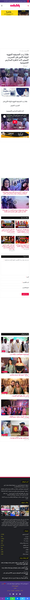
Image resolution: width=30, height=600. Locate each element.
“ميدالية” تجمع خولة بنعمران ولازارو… (19, 375)
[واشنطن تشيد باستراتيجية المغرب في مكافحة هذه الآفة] (5, 513)
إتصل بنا (12, 590)
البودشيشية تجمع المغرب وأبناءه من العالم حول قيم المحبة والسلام (14, 489)
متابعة (27, 551)
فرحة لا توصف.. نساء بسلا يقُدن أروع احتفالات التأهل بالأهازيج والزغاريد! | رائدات (22, 246)
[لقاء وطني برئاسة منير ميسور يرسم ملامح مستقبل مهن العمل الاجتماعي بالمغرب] (7, 224)
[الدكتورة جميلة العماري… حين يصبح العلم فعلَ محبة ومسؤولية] (15, 513)
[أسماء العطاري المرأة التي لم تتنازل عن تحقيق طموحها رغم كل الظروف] (5, 507)
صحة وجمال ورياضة (24, 543)
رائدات (21, 590)
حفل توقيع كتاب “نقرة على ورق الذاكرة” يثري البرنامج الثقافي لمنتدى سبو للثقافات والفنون (22, 231)
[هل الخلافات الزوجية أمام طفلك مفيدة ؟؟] (15, 507)
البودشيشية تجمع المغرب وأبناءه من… (19, 354)
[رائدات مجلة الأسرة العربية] (15, 6)
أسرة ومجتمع (25, 534)
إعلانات (15, 588)
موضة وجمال (25, 554)
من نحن (8, 590)
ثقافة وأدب (26, 538)
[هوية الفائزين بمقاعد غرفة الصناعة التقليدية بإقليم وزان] (24, 513)
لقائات (27, 549)
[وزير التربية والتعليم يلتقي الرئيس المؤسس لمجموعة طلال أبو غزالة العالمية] (24, 507)
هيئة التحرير (17, 590)
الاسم (27, 277)
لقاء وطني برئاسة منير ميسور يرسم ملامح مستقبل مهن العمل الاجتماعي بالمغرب (7, 231)
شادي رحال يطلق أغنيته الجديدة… (20, 396)
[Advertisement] (15, 32)
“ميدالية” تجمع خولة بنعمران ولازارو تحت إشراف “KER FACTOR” (14, 491)
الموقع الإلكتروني (25, 287)
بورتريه (26, 536)
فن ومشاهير (25, 545)
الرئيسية (26, 50)
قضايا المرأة (25, 547)
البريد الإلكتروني (25, 282)
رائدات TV (22, 50)
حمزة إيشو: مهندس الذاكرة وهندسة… (19, 438)
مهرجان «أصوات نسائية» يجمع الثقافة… (18, 417)
